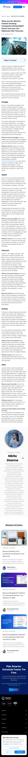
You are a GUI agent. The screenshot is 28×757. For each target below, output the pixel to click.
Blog (8, 16)
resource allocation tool (9, 161)
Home (3, 16)
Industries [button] (4, 714)
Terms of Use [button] (5, 732)
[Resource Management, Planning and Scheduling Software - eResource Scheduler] (7, 7)
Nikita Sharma (12, 458)
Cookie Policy (5, 744)
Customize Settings (14, 748)
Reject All (8, 752)
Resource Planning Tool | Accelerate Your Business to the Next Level (13, 554)
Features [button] (4, 710)
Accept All (19, 752)
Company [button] (4, 727)
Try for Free (14, 689)
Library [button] (3, 723)
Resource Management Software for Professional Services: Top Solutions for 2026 (14, 595)
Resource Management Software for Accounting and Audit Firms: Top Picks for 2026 (14, 637)
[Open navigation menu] (24, 7)
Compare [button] (4, 719)
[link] (14, 551)
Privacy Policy (16, 742)
